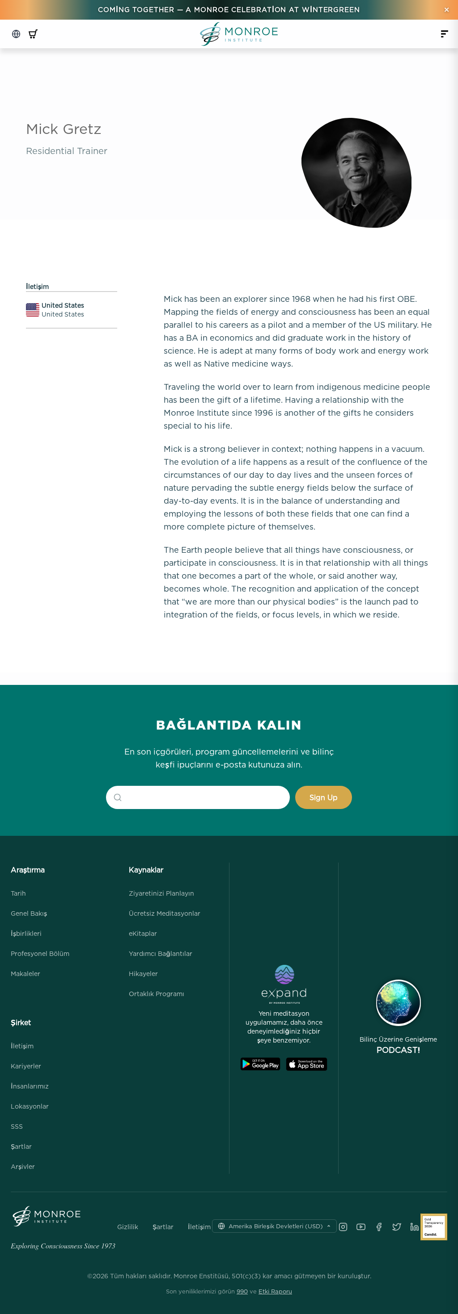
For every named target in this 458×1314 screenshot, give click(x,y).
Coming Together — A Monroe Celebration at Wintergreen (229, 9)
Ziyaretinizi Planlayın (161, 893)
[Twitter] (396, 1226)
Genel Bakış (29, 913)
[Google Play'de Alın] (260, 1064)
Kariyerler (26, 1066)
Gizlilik (127, 1227)
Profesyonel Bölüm (40, 953)
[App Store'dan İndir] (306, 1064)
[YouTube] (360, 1226)
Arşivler (23, 1166)
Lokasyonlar (30, 1106)
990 (242, 1291)
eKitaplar (143, 933)
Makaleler (25, 973)
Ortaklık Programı (156, 993)
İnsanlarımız (30, 1086)
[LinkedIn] (414, 1226)
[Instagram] (343, 1226)
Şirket (21, 1022)
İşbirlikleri (26, 933)
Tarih (18, 893)
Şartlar (21, 1146)
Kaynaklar (146, 870)
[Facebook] (378, 1226)
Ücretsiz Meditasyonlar (164, 913)
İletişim (22, 1046)
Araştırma (28, 870)
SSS (17, 1126)
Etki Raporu (275, 1291)
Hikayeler (143, 973)
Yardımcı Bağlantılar (160, 953)
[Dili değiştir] (16, 34)
